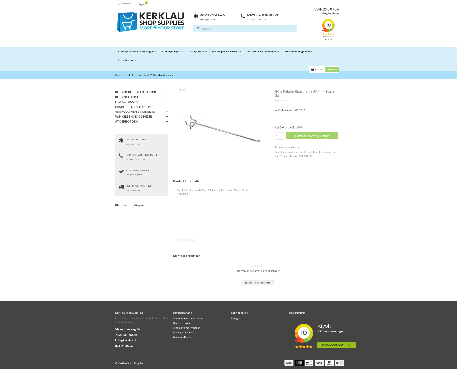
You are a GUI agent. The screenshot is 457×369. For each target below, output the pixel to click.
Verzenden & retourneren (188, 318)
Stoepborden (126, 60)
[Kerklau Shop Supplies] (151, 21)
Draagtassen (197, 51)
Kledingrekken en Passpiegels (136, 51)
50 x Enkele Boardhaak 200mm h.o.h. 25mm (148, 74)
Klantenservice (182, 322)
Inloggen (236, 318)
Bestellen (332, 69)
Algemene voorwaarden (186, 327)
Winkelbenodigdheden (298, 51)
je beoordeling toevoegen (258, 282)
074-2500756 (124, 345)
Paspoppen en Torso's (225, 51)
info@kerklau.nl (125, 340)
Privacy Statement (183, 332)
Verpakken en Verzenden (262, 51)
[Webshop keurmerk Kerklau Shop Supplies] (143, 3)
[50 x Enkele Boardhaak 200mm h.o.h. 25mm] (228, 128)
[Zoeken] (198, 28)
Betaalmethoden (182, 337)
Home (118, 74)
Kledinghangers (172, 51)
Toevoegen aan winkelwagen (312, 135)
